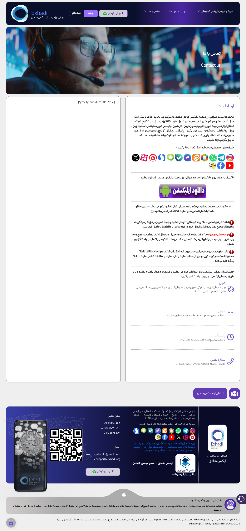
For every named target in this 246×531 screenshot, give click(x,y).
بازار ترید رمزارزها (178, 12)
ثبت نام (76, 13)
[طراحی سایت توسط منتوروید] (11, 523)
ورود (90, 13)
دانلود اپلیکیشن (115, 14)
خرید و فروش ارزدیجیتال (147, 443)
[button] (241, 499)
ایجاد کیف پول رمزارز (153, 447)
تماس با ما (154, 11)
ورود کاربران (188, 443)
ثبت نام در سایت (171, 443)
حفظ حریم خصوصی (155, 451)
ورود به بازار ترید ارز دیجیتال (180, 447)
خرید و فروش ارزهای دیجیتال (217, 11)
